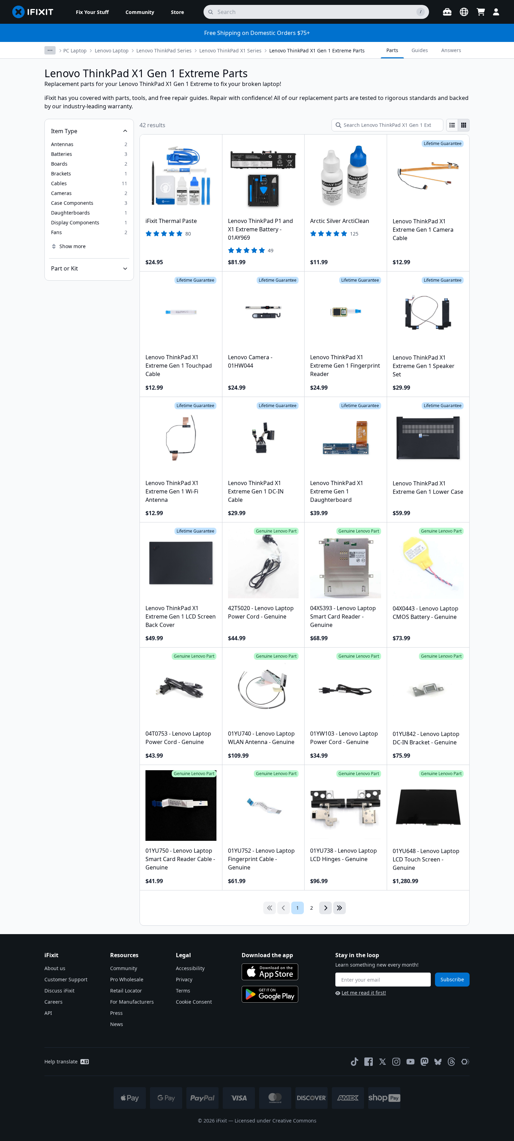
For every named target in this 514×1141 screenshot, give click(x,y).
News (116, 1024)
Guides (420, 50)
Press (116, 1013)
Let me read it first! (364, 992)
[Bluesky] (438, 1062)
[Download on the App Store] (270, 971)
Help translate (61, 1061)
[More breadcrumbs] (50, 50)
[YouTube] (410, 1061)
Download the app (267, 955)
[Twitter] (382, 1061)
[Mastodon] (424, 1061)
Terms (183, 990)
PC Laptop (75, 50)
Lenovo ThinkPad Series (164, 50)
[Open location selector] (464, 12)
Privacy (184, 979)
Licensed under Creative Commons (275, 1120)
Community (123, 968)
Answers (451, 50)
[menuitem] (92, 12)
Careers (53, 1001)
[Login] (496, 11)
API (48, 1013)
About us (54, 968)
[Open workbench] (447, 12)
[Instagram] (396, 1061)
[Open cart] (481, 12)
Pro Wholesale (126, 979)
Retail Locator (126, 990)
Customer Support (65, 979)
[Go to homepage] (35, 12)
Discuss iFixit (59, 990)
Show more (72, 246)
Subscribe (452, 979)
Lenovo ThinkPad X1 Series (230, 50)
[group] (458, 125)
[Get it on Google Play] (270, 994)
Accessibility (190, 968)
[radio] (452, 125)
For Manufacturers (132, 1001)
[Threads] (451, 1061)
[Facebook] (368, 1061)
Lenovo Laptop (112, 50)
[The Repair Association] (465, 1061)
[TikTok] (354, 1061)
